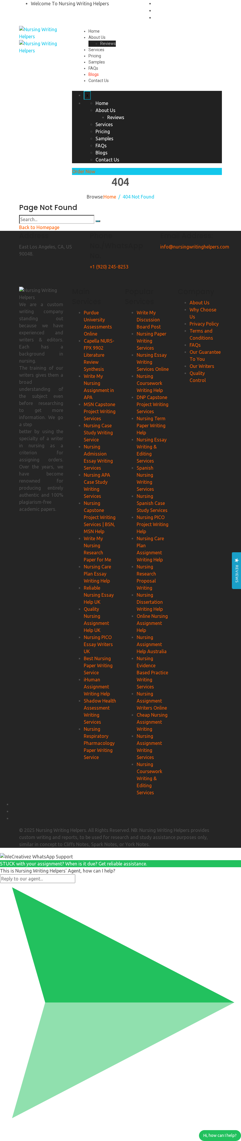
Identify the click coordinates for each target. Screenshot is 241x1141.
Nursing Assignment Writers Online (152, 700)
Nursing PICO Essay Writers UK (98, 644)
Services (96, 49)
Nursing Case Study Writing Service (98, 432)
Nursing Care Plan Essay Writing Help (97, 573)
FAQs (93, 68)
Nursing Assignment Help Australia (152, 644)
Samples (96, 62)
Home (94, 31)
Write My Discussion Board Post (149, 319)
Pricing (94, 56)
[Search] (98, 221)
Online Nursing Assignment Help (152, 623)
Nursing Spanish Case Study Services (152, 503)
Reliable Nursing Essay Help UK (99, 595)
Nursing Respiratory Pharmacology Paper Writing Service (99, 743)
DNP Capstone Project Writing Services (152, 404)
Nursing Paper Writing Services (151, 341)
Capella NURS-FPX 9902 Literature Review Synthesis (99, 355)
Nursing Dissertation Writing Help (150, 602)
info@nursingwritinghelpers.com (194, 246)
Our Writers (202, 366)
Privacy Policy (204, 323)
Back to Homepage (39, 227)
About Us (97, 37)
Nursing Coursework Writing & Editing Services (149, 778)
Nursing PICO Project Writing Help (152, 524)
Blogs (93, 74)
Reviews (108, 43)
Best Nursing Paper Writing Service (98, 665)
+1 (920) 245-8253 (109, 266)
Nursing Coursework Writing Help (150, 383)
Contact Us (98, 80)
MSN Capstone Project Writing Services (100, 411)
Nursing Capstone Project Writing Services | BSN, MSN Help (100, 517)
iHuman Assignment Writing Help (97, 686)
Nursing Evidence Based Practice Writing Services (152, 672)
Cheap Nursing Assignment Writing (152, 722)
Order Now (83, 171)
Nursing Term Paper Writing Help (151, 425)
